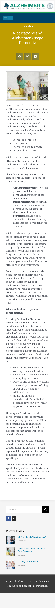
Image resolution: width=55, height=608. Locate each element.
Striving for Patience (27, 561)
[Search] (45, 509)
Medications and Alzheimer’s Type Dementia (31, 550)
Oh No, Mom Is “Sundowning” (31, 537)
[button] (5, 18)
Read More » (21, 541)
